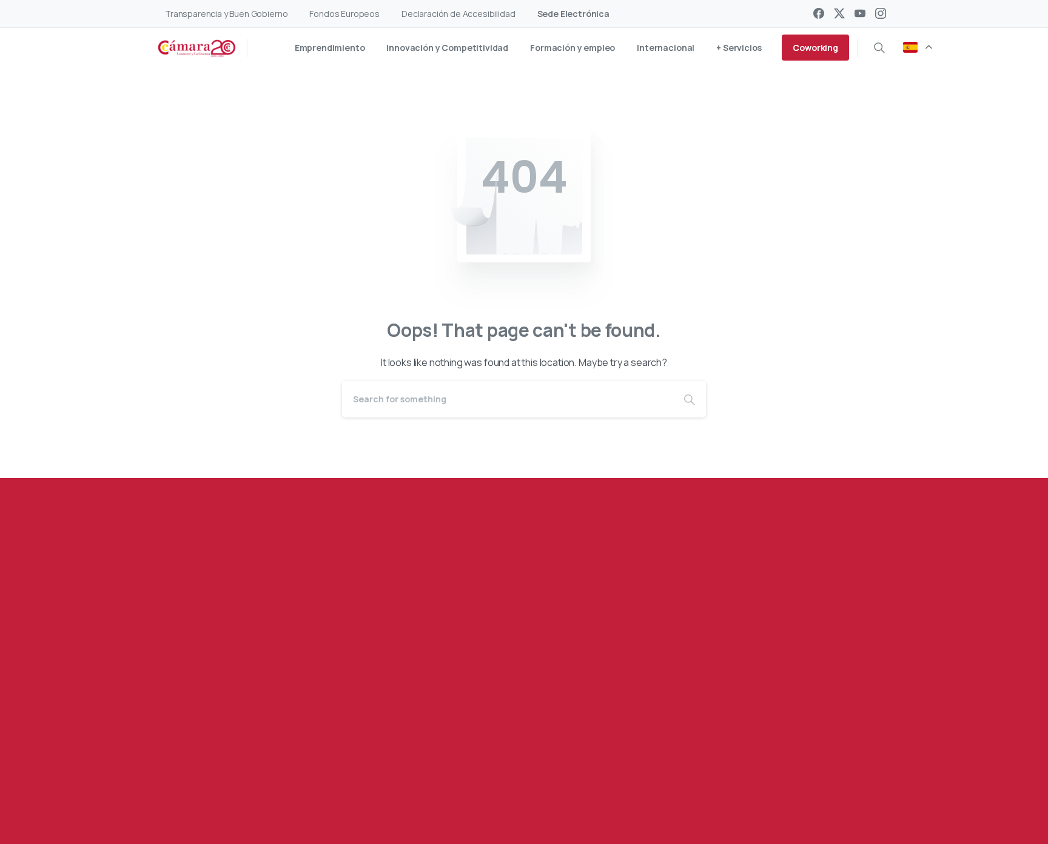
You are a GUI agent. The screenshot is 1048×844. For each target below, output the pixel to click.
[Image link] (800, 714)
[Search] (879, 47)
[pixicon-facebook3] (222, 782)
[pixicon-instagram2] (295, 782)
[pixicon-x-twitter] (247, 782)
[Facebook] (818, 13)
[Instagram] (880, 13)
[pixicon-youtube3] (271, 782)
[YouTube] (860, 13)
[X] (839, 13)
